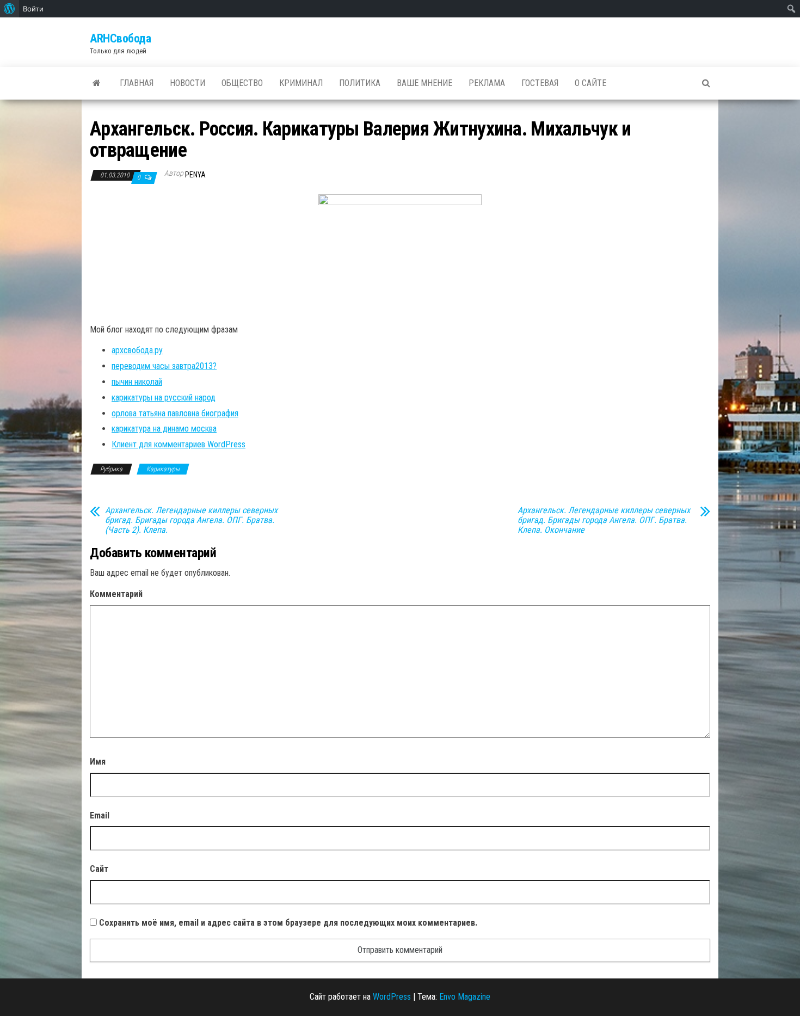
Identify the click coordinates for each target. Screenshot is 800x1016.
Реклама (487, 83)
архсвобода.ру (137, 350)
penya (195, 174)
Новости (187, 83)
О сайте (590, 83)
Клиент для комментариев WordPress (178, 444)
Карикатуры (163, 469)
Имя (98, 761)
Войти (33, 8)
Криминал (301, 83)
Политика (359, 83)
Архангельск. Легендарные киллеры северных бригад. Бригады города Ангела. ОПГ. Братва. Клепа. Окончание (604, 520)
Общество (242, 83)
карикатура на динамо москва (164, 428)
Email (99, 815)
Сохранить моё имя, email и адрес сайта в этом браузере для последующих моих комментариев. (288, 923)
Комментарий (116, 594)
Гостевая (539, 83)
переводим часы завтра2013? (164, 366)
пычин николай (137, 382)
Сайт (99, 869)
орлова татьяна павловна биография (175, 413)
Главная (136, 83)
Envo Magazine (464, 997)
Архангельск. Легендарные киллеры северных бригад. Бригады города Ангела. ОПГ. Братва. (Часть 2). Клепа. (191, 520)
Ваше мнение (424, 83)
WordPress (392, 997)
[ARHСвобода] (97, 83)
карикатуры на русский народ (164, 397)
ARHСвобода (120, 38)
